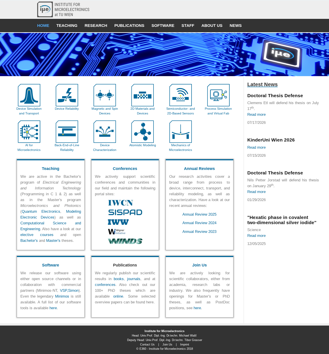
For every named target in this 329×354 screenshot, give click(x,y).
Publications (129, 25)
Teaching (66, 25)
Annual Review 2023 (199, 232)
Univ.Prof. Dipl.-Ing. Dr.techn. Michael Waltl (168, 335)
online (118, 296)
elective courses (36, 235)
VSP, (64, 290)
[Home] (65, 9)
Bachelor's (29, 240)
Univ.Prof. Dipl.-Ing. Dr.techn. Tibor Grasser (174, 340)
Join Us (199, 265)
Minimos (62, 296)
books (119, 279)
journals (133, 279)
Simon (73, 290)
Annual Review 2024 (199, 223)
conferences (105, 285)
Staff (188, 25)
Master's (53, 240)
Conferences (125, 168)
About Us (211, 25)
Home (43, 25)
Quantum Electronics (41, 211)
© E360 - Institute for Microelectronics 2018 (164, 348)
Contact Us (147, 344)
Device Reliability (67, 108)
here (53, 308)
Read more (256, 114)
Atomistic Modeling (142, 145)
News (236, 25)
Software (163, 25)
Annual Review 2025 (199, 214)
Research (96, 25)
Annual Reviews (199, 168)
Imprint (184, 344)
